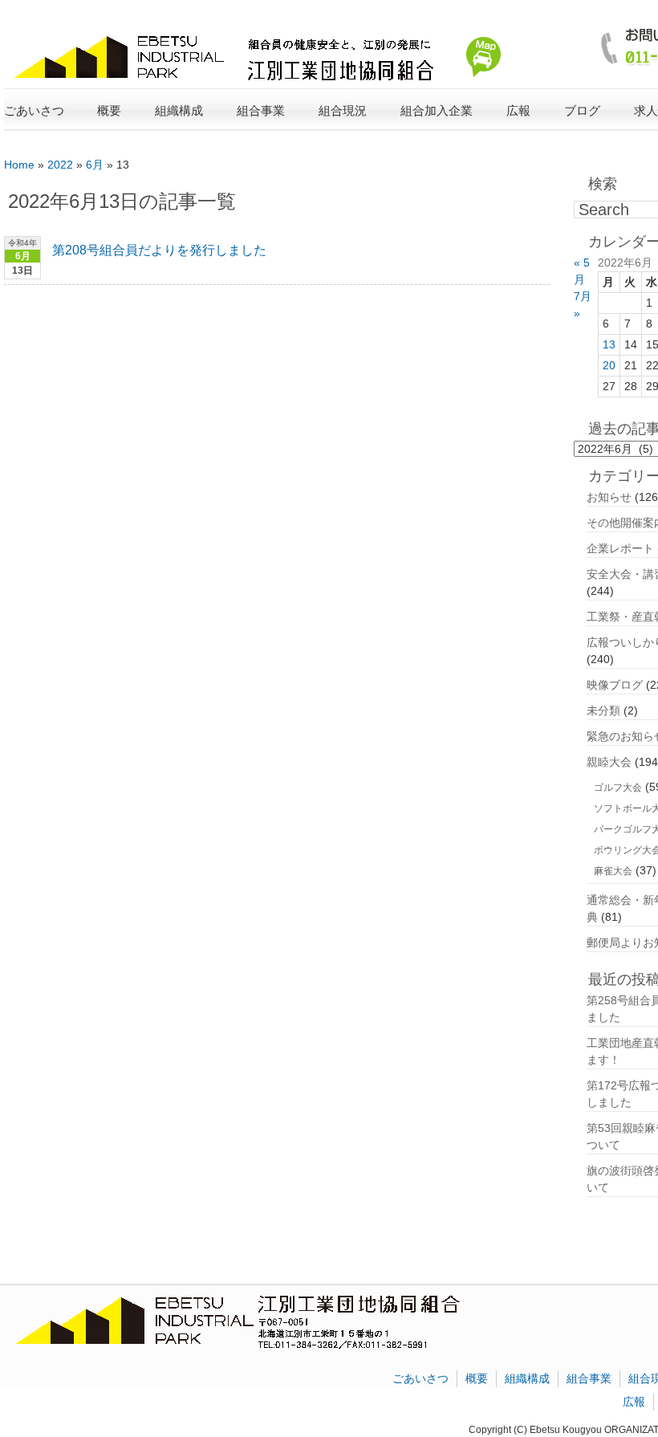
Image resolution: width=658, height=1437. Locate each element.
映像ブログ (615, 684)
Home (19, 164)
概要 (476, 1378)
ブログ (582, 110)
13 (609, 344)
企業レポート (620, 548)
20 (609, 365)
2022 (60, 164)
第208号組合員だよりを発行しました (159, 250)
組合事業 (589, 1378)
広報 (634, 1401)
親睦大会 (609, 761)
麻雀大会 (613, 871)
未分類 (603, 710)
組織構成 (527, 1378)
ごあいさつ (34, 110)
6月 (95, 164)
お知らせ (609, 497)
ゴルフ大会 (618, 787)
